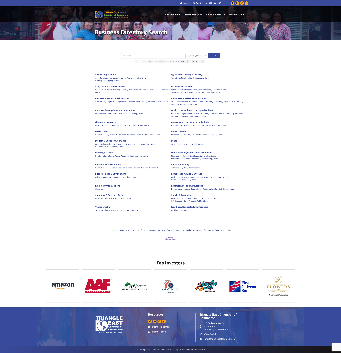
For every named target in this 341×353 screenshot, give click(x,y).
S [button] (186, 61)
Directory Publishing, (127, 78)
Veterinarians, (177, 168)
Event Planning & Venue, (117, 90)
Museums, (165, 90)
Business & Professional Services (112, 98)
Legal (174, 141)
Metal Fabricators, (148, 144)
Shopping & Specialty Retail (109, 195)
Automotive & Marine (181, 86)
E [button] (151, 61)
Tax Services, (141, 102)
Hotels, (98, 156)
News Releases (134, 230)
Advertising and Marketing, (106, 78)
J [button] (163, 61)
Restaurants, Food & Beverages (187, 186)
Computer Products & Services (184, 104)
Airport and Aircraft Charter (128, 210)
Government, (198, 125)
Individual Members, (213, 125)
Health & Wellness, (103, 168)
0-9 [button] (137, 61)
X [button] (198, 61)
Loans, (134, 125)
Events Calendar (149, 230)
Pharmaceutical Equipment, (106, 147)
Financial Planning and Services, (118, 125)
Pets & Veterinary (180, 164)
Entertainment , (177, 198)
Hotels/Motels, (108, 156)
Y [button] (201, 61)
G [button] (156, 61)
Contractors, (112, 114)
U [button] (191, 61)
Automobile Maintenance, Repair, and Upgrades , (191, 90)
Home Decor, (207, 135)
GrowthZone (202, 349)
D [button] (149, 61)
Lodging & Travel (104, 152)
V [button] (193, 61)
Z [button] (203, 61)
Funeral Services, (133, 168)
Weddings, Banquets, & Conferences (189, 207)
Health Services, (102, 135)
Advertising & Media (105, 74)
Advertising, (142, 78)
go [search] (215, 55)
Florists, (114, 198)
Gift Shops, (105, 198)
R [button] (183, 61)
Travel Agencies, (122, 156)
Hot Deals (162, 230)
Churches (99, 189)
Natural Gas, (108, 177)
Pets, (186, 168)
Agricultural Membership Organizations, (187, 78)
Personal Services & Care (108, 164)
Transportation (103, 207)
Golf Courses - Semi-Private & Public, (186, 201)
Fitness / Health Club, (194, 198)
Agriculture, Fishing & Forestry (186, 74)
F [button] (154, 61)
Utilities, (98, 177)
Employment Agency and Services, (120, 102)
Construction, (100, 114)
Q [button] (181, 61)
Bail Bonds (198, 144)
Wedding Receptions (179, 210)
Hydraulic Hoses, (133, 144)
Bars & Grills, (196, 189)
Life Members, (177, 125)
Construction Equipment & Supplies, (110, 144)
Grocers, (122, 198)
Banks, (140, 125)
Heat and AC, (123, 114)
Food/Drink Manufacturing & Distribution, (200, 156)
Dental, (112, 135)
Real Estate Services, (180, 177)
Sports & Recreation (181, 195)
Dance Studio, (100, 90)
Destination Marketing (139, 156)
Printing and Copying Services (107, 80)
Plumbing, (133, 114)
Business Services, (155, 102)
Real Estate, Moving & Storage (186, 174)
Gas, (215, 135)
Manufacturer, (176, 156)
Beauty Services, (118, 168)
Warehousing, (207, 159)
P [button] (178, 61)
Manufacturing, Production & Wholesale (191, 152)
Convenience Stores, (179, 92)
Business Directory (118, 230)
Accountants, (100, 102)
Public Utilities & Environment (110, 174)
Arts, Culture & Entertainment (110, 86)
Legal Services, (187, 144)
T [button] (188, 61)
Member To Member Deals (179, 230)
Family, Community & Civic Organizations (192, 110)
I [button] (161, 61)
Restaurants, (176, 189)
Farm (207, 78)
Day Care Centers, (148, 168)
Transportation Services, (105, 210)
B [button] (144, 61)
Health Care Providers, (125, 135)
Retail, (97, 198)
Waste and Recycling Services (125, 177)
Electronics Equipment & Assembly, (186, 159)
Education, (188, 125)
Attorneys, (175, 144)
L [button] (168, 61)
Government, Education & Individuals (190, 122)
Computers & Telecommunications (188, 98)
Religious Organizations (107, 186)
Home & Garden (179, 131)
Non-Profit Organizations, (182, 114)
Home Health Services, (145, 135)
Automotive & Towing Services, (202, 92)
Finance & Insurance (105, 122)
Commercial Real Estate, (200, 177)
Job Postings (198, 230)
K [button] (165, 61)
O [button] (176, 61)
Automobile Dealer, (221, 90)
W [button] (196, 61)
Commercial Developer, (181, 180)
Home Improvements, (192, 135)
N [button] (173, 61)
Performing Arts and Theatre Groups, (144, 90)
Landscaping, (176, 135)
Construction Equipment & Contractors (115, 110)
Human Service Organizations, (205, 114)
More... (98, 92)
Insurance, (99, 125)
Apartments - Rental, (219, 177)
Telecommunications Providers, (184, 102)
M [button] (170, 61)
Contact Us (209, 230)
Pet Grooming (194, 168)
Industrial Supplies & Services (110, 141)
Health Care (101, 131)
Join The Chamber (223, 230)
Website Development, (233, 102)
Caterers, (186, 189)
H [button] (159, 61)
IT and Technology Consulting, (210, 102)
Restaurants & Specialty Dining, (216, 189)
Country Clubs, (210, 198)
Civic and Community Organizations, (186, 116)
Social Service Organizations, (231, 114)
